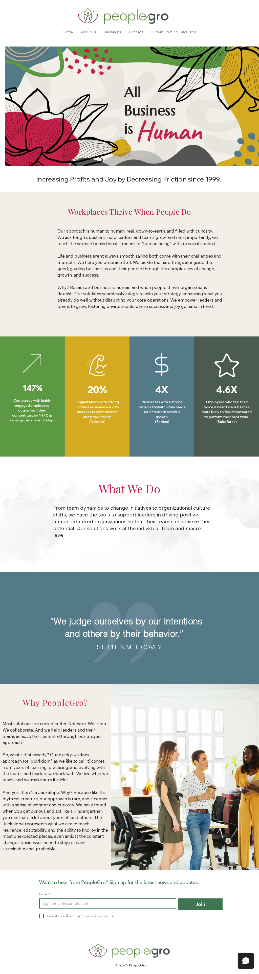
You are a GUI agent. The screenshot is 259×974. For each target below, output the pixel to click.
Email (44, 894)
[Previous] (27, 513)
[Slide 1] (122, 559)
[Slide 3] (132, 559)
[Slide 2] (127, 559)
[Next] (231, 513)
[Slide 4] (136, 559)
